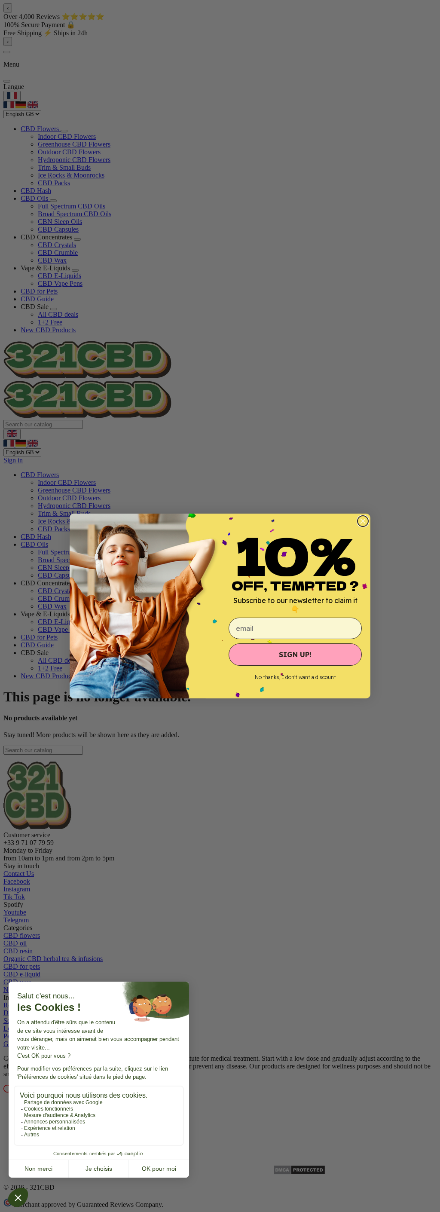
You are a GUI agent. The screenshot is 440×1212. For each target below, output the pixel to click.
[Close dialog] (363, 521)
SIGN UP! (295, 654)
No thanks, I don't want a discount (295, 677)
